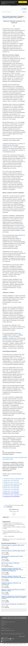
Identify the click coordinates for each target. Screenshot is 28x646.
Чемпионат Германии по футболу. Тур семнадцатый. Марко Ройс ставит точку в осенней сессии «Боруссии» (12, 569)
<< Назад (6, 505)
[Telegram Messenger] (5, 638)
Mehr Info (7, 3)
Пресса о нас (10, 618)
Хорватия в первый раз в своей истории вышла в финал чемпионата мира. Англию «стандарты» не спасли (14, 597)
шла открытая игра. (17, 235)
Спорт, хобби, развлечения (9, 16)
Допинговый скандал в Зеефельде (10, 563)
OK (22, 2)
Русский (20, 636)
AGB (22, 618)
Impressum (5, 617)
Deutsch (23, 636)
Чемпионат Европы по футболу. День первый (13, 550)
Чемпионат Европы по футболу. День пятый (13, 545)
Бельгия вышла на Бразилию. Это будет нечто (13, 604)
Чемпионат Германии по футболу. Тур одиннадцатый (11, 583)
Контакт (16, 617)
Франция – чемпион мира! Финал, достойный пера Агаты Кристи (13, 590)
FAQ (25, 618)
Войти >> (5, 533)
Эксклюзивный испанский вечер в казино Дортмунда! (12, 557)
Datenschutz (10, 617)
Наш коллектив (17, 618)
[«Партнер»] (14, 5)
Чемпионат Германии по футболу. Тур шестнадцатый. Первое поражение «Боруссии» (14, 577)
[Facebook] (12, 638)
